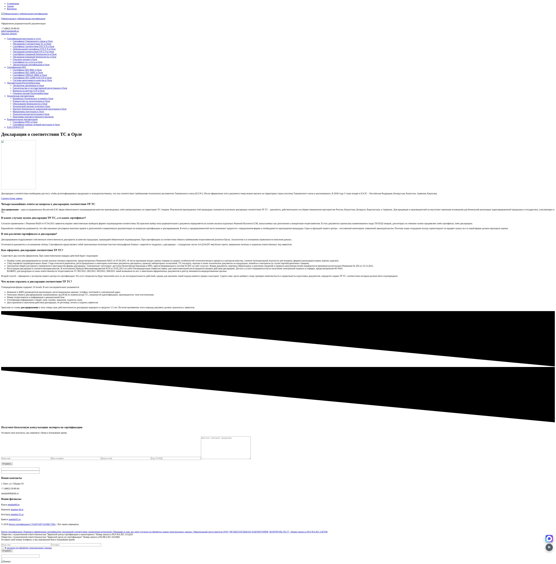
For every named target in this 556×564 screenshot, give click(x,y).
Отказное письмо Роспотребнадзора (30, 93)
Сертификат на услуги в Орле (27, 62)
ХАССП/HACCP (15, 127)
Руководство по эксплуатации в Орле (31, 101)
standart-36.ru (17, 509)
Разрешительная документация (22, 119)
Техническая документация (20, 96)
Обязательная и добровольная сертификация (23, 18)
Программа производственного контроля (33, 117)
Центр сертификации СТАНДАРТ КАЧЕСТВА (32, 524)
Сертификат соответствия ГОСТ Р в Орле (33, 46)
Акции (10, 6)
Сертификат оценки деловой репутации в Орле (36, 124)
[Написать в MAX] (549, 538)
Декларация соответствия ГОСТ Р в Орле (33, 51)
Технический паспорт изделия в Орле (31, 106)
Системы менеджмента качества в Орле (32, 80)
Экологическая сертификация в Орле (31, 64)
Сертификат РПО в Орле (25, 122)
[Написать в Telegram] (549, 547)
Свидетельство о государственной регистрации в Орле (40, 88)
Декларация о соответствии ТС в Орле (32, 44)
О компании (13, 3)
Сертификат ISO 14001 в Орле (28, 72)
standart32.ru (15, 519)
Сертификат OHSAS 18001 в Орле (30, 75)
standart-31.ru (17, 514)
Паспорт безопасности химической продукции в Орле (39, 109)
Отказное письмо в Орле (25, 59)
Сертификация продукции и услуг (24, 38)
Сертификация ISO (16, 67)
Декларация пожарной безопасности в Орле (34, 57)
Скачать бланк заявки (11, 198)
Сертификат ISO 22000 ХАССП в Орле (32, 77)
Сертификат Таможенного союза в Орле (33, 41)
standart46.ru (14, 504)
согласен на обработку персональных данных (29, 548)
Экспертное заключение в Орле (28, 85)
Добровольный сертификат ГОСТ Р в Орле (34, 49)
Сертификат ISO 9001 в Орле (27, 70)
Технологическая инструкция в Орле (31, 114)
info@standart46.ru (10, 31)
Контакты (12, 9)
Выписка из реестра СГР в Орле (29, 90)
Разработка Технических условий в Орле (33, 98)
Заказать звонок (9, 33)
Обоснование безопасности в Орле (30, 103)
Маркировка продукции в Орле (28, 111)
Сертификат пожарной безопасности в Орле (35, 54)
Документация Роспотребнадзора (23, 83)
